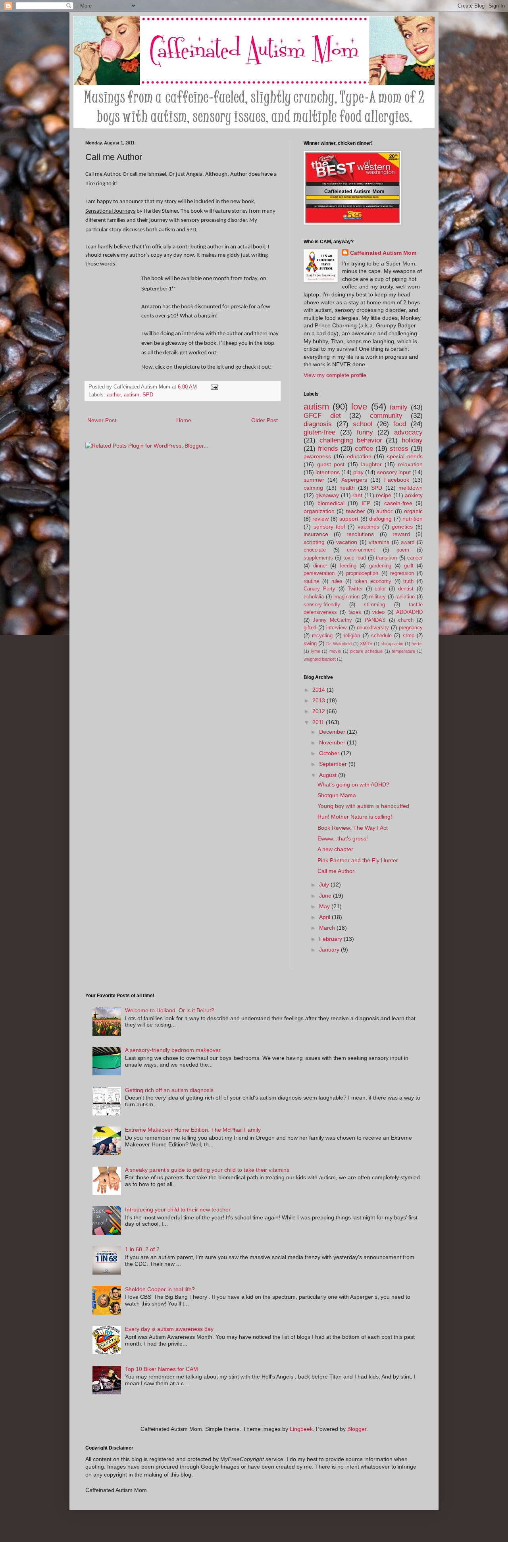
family (399, 407)
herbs (417, 643)
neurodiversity (373, 628)
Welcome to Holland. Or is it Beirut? (169, 1010)
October (330, 753)
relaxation (410, 464)
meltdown (410, 488)
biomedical (331, 503)
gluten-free (319, 432)
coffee (364, 448)
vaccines (368, 526)
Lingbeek (301, 1429)
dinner (320, 566)
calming (313, 488)
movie (335, 651)
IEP (366, 503)
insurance (316, 534)
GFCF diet (322, 415)
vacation (346, 542)
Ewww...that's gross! (343, 838)
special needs (405, 456)
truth (408, 581)
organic (413, 511)
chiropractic (392, 643)
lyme (315, 651)
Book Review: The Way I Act (353, 828)
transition (386, 558)
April (325, 917)
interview (336, 628)
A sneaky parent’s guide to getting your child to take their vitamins (207, 1170)
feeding (348, 566)
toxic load (354, 558)
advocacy (408, 432)
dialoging (380, 518)
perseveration (319, 573)
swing (310, 643)
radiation (405, 597)
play (358, 472)
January (330, 949)
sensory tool (329, 526)
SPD (147, 395)
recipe (383, 495)
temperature (403, 651)
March (328, 928)
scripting (314, 542)
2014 (319, 689)
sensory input (394, 472)
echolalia (314, 597)
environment (361, 550)
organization (319, 511)
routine (311, 581)
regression (402, 573)
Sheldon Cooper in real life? (160, 1289)
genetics (402, 526)
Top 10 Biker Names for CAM (161, 1369)
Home (183, 420)
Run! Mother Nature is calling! (355, 816)
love (359, 406)
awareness (317, 456)
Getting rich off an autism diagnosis (169, 1090)
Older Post (264, 420)
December (333, 732)
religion (352, 635)
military (377, 597)
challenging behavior (350, 440)
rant (357, 495)
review (320, 518)
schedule (381, 635)
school (362, 424)
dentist (406, 589)
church (406, 620)
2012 (319, 711)
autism (131, 395)
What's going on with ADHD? (353, 784)
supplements (318, 558)
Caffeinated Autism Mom (383, 253)
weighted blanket (320, 659)
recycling (322, 635)
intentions (328, 472)
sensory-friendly (322, 605)
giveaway (327, 495)
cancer (415, 558)
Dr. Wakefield (339, 643)
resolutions (360, 534)
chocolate (315, 550)
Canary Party (319, 589)
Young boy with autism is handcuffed (363, 806)
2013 (319, 700)
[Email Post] (213, 387)
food (399, 424)
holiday (412, 440)
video (378, 612)
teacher (355, 511)
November (333, 742)
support (348, 518)
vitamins (379, 542)
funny (365, 432)
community (386, 415)
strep (408, 635)
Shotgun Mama (337, 795)
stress (399, 448)
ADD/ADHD (409, 612)
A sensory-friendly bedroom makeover (173, 1050)
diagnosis (318, 424)
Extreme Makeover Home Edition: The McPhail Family (193, 1130)
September (333, 764)
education (359, 456)
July (325, 884)
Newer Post (101, 420)
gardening (380, 566)
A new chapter (335, 849)
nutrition (412, 518)
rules (337, 581)
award (407, 542)
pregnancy (411, 628)
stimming (374, 605)
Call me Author (336, 871)
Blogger (356, 1429)
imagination (346, 597)
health (347, 488)
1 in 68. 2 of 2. (143, 1249)
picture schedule (366, 651)
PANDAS (375, 620)
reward (401, 534)
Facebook (396, 480)
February (331, 939)
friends (328, 448)
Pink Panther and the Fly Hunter (358, 860)
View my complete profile (335, 375)
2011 (319, 722)
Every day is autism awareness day (169, 1329)
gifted (310, 628)
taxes (354, 612)
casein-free (398, 503)
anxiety (414, 495)
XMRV (366, 643)
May (325, 906)
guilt (409, 566)
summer (314, 480)
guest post (331, 464)
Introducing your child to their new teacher (178, 1209)
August (328, 775)
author (114, 395)
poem (402, 550)
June (326, 895)
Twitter (355, 589)
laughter (371, 464)
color (380, 589)
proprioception (362, 573)
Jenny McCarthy (332, 620)
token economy (372, 581)
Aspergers (354, 480)
